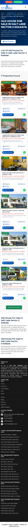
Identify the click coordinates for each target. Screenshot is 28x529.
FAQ (2, 391)
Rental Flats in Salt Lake (7, 510)
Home (2, 13)
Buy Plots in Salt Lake (7, 466)
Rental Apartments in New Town (10, 513)
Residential (10, 13)
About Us (3, 404)
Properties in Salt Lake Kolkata (9, 503)
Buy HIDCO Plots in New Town (9, 464)
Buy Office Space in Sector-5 (8, 491)
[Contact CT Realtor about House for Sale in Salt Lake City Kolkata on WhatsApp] (24, 298)
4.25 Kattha (5, 93)
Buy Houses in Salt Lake (7, 459)
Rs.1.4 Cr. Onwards (21, 169)
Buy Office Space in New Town (9, 493)
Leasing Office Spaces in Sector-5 (10, 437)
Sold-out (5, 158)
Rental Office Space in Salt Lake (9, 439)
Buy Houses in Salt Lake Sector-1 (10, 474)
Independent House (8, 82)
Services (3, 402)
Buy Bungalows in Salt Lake (8, 471)
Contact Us (4, 386)
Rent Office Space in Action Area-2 (10, 449)
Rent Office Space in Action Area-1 (10, 447)
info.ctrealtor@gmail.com (11, 424)
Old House (20, 13)
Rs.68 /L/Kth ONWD (21, 244)
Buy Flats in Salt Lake (7, 461)
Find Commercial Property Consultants (11, 444)
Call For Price (22, 279)
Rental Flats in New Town (8, 508)
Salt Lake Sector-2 (19, 14)
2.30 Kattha (5, 244)
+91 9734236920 (8, 418)
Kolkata (8, 14)
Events (3, 397)
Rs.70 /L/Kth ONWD (21, 206)
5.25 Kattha (5, 206)
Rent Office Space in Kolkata (9, 434)
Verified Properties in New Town (9, 486)
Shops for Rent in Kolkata (8, 452)
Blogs (2, 399)
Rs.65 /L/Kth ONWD (21, 131)
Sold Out (5, 195)
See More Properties (14, 307)
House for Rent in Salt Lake (8, 506)
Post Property (9, 41)
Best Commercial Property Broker (10, 488)
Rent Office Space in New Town (9, 442)
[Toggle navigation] (25, 7)
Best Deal (5, 268)
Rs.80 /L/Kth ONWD (21, 93)
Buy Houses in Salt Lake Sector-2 (10, 476)
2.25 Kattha (5, 131)
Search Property (5, 407)
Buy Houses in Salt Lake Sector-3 (10, 479)
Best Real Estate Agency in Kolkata (10, 496)
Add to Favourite (9, 114)
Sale (2, 14)
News (2, 393)
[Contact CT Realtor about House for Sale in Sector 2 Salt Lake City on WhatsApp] (24, 227)
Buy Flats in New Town (7, 469)
